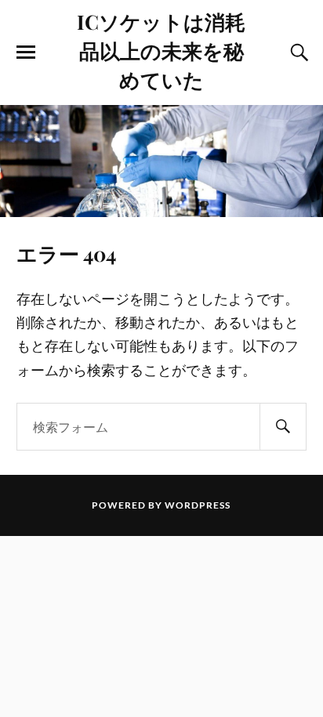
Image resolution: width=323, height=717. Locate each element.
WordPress (197, 505)
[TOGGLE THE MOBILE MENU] (25, 52)
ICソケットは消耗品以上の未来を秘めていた (161, 50)
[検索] (283, 427)
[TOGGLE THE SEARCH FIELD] (297, 52)
